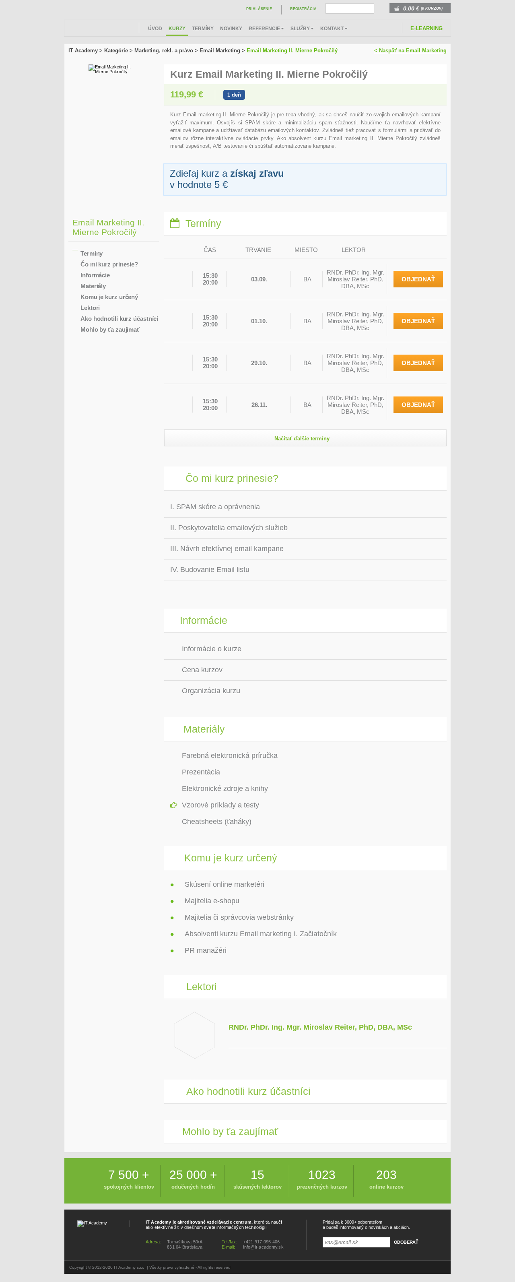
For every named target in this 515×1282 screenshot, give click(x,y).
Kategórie (116, 50)
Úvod (155, 28)
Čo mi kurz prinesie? (109, 264)
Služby (300, 28)
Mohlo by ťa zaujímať (110, 329)
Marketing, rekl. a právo (163, 50)
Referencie (264, 28)
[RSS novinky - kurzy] (424, 1267)
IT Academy (83, 50)
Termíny (203, 28)
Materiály (93, 286)
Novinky (231, 28)
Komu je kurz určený (109, 296)
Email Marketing (220, 50)
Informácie (95, 275)
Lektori (90, 307)
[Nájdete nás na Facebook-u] (434, 1267)
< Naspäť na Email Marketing (410, 50)
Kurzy (177, 28)
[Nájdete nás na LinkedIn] (405, 1267)
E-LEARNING (426, 28)
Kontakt (332, 28)
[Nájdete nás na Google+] (415, 1267)
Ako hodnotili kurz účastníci (119, 318)
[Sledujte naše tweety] (444, 1267)
